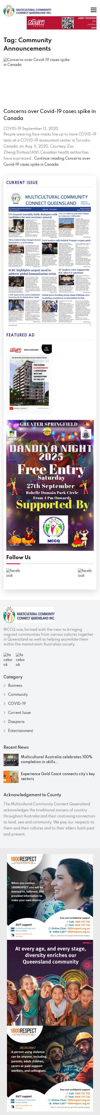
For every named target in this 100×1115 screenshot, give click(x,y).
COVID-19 (17, 704)
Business (15, 686)
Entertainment (20, 731)
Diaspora (16, 722)
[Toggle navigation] (94, 10)
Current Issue (19, 713)
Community (18, 695)
